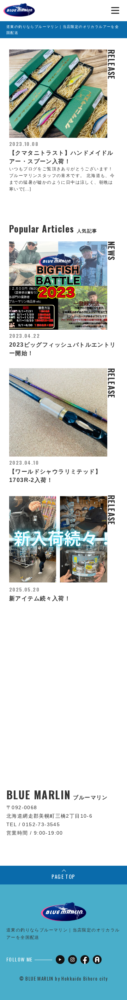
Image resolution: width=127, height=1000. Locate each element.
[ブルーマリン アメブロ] (97, 959)
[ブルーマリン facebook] (84, 959)
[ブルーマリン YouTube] (60, 959)
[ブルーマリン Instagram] (72, 959)
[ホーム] (19, 7)
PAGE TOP (63, 876)
